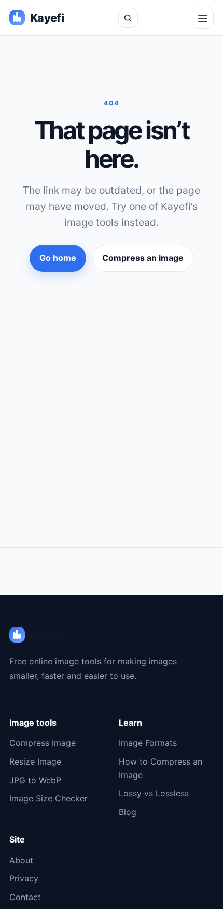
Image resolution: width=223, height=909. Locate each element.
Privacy (23, 878)
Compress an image (143, 257)
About (21, 860)
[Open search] (128, 18)
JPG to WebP (35, 780)
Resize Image (35, 761)
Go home (57, 257)
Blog (127, 812)
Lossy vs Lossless (154, 793)
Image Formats (148, 743)
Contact (25, 897)
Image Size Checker (48, 798)
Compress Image (42, 743)
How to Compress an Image (160, 768)
